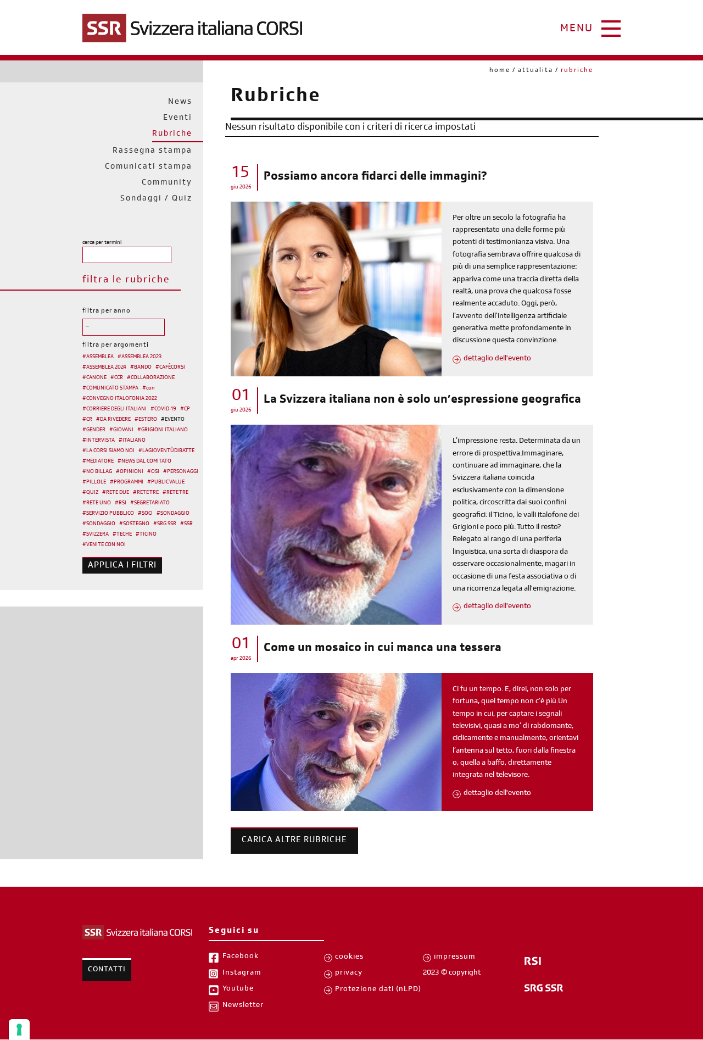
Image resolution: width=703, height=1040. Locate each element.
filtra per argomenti (115, 345)
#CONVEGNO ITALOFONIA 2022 (119, 399)
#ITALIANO (132, 440)
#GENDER (93, 430)
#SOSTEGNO (134, 524)
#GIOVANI (121, 430)
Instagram (241, 973)
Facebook (240, 957)
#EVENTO (173, 419)
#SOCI (145, 513)
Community (167, 183)
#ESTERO (146, 419)
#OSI (153, 472)
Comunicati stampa (148, 167)
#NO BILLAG (97, 472)
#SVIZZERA (95, 534)
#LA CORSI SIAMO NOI (108, 451)
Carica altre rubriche (294, 840)
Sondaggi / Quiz (156, 199)
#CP (185, 409)
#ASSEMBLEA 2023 (139, 357)
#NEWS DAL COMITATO (144, 461)
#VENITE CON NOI (104, 545)
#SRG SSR (164, 524)
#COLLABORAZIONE (151, 378)
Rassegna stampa (152, 151)
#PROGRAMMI (126, 482)
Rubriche (172, 134)
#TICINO (146, 534)
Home (499, 71)
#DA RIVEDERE (113, 419)
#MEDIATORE (98, 461)
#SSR (186, 524)
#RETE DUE (115, 493)
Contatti (107, 970)
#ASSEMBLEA (98, 357)
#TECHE (122, 534)
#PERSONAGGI (180, 472)
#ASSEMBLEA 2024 (104, 367)
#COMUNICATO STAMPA (110, 388)
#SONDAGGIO (173, 513)
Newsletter (243, 1006)
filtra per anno (106, 311)
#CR (87, 419)
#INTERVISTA (98, 440)
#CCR (116, 378)
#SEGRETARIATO (150, 503)
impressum (455, 957)
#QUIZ (90, 493)
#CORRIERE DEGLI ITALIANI (114, 409)
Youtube (238, 989)
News (180, 102)
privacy (348, 973)
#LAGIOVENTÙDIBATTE (166, 451)
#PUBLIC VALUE (166, 482)
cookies (349, 957)
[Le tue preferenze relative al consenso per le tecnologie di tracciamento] (19, 1029)
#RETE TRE (146, 493)
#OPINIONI (129, 472)
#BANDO (141, 367)
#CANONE (94, 378)
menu (576, 29)
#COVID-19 (163, 409)
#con (148, 388)
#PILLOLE (94, 482)
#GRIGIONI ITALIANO (162, 430)
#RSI (120, 503)
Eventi (177, 118)
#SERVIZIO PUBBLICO (108, 513)
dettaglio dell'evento (497, 359)
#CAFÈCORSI (170, 367)
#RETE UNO (96, 503)
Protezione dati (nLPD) (378, 990)
